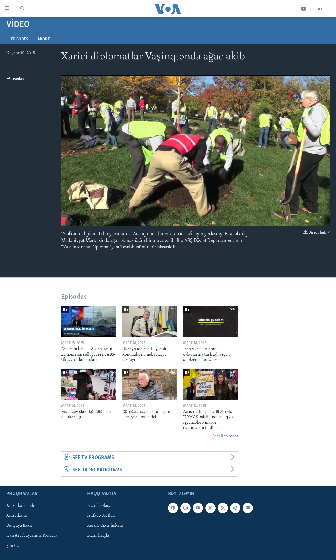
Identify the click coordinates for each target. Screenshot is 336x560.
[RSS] (223, 508)
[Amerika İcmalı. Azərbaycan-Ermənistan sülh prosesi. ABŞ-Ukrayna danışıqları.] (88, 321)
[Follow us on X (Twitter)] (210, 508)
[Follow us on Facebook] (173, 508)
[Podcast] (235, 508)
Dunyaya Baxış (19, 526)
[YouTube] (303, 9)
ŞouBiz (12, 545)
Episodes (19, 39)
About (44, 39)
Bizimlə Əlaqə (99, 506)
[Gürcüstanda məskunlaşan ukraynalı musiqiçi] (149, 384)
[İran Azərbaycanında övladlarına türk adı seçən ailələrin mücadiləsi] (210, 321)
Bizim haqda (98, 536)
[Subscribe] (248, 508)
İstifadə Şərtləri (101, 516)
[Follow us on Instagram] (185, 508)
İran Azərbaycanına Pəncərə (31, 536)
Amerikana (16, 516)
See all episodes (225, 436)
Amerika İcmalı (20, 506)
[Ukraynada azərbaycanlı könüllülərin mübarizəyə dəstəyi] (149, 321)
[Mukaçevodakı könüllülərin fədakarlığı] (88, 384)
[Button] (15, 80)
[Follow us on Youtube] (198, 508)
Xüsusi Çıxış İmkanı (105, 526)
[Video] (320, 9)
